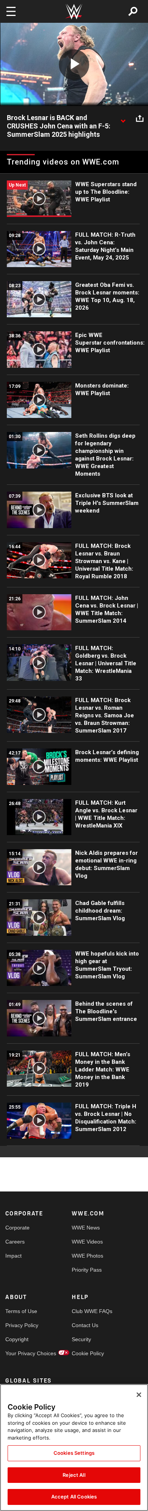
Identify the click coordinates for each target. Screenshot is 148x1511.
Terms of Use (21, 1311)
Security (81, 1339)
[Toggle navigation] (11, 11)
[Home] (74, 11)
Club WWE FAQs (88, 1311)
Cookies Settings (74, 1453)
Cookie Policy (88, 1353)
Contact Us (85, 1325)
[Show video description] (123, 118)
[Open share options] (139, 118)
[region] (74, 1447)
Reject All (74, 1475)
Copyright (16, 1339)
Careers (15, 1242)
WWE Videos (87, 1242)
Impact (13, 1256)
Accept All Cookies (74, 1497)
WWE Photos (87, 1256)
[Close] (139, 1394)
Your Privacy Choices (22, 1353)
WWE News (86, 1228)
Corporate (17, 1228)
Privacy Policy (21, 1325)
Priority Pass (87, 1270)
